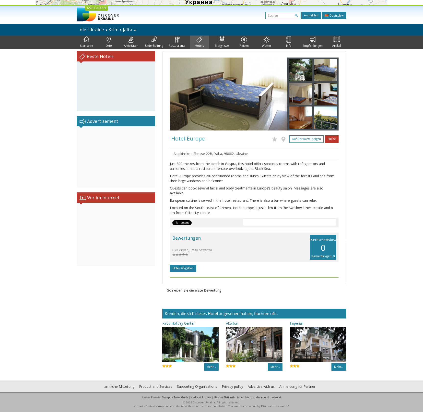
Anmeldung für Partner (297, 386)
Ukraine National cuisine (228, 397)
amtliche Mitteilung (119, 386)
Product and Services (155, 386)
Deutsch (335, 15)
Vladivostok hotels (201, 397)
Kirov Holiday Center (178, 323)
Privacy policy (232, 386)
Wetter (266, 46)
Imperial (296, 323)
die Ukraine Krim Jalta (106, 30)
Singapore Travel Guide (175, 397)
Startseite (86, 46)
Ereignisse (222, 46)
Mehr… (211, 367)
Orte (109, 46)
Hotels (199, 46)
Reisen (244, 46)
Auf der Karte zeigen (306, 139)
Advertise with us (261, 386)
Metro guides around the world (263, 397)
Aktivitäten (131, 46)
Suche (332, 139)
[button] (179, 94)
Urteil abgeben (183, 268)
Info (289, 46)
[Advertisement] (116, 157)
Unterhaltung (154, 46)
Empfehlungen (313, 46)
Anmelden (311, 15)
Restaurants (177, 46)
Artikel (336, 46)
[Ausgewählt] (276, 138)
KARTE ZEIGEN (96, 8)
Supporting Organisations (197, 386)
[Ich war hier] (284, 138)
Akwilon (232, 323)
